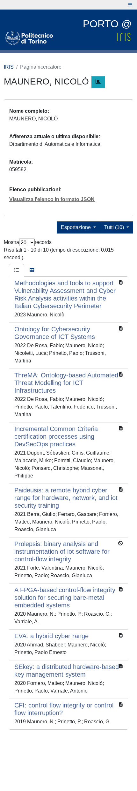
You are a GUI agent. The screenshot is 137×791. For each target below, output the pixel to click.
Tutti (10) (114, 227)
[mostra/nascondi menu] (130, 5)
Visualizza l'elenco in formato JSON (52, 199)
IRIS (9, 67)
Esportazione (76, 227)
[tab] (16, 270)
